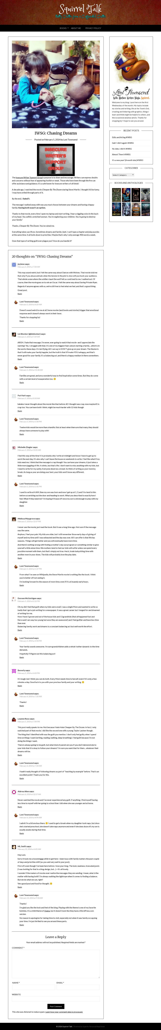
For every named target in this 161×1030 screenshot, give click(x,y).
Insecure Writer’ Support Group (29, 177)
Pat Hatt (22, 395)
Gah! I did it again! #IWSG (123, 143)
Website (16, 994)
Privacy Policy (93, 28)
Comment (18, 948)
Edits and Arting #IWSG (122, 137)
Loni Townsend (70, 139)
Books (63, 28)
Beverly (21, 670)
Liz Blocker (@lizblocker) (29, 334)
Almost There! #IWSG (121, 154)
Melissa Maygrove (26, 518)
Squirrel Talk (80, 9)
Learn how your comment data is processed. (64, 1012)
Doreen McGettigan (27, 598)
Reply (20, 294)
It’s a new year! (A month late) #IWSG (127, 160)
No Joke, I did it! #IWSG (122, 149)
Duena (47, 911)
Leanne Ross (23, 718)
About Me (76, 28)
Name (16, 982)
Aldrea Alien (23, 791)
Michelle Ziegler (25, 447)
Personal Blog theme (97, 1026)
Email (60, 982)
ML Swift (22, 846)
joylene (21, 264)
